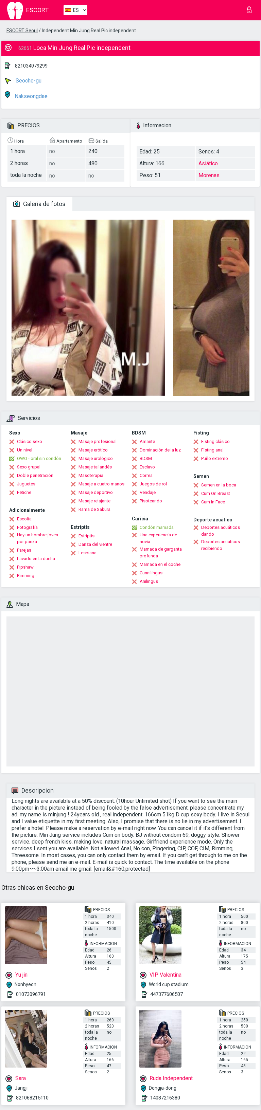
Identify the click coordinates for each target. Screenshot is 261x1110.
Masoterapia (91, 475)
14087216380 (165, 1098)
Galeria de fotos (44, 203)
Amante (147, 441)
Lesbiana (88, 552)
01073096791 (31, 994)
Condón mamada (157, 527)
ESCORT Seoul (22, 30)
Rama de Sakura (94, 509)
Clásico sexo (29, 441)
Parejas (24, 550)
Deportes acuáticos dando (220, 531)
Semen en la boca (218, 484)
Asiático (208, 163)
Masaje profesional (98, 441)
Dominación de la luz (160, 449)
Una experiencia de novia (158, 538)
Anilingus (149, 581)
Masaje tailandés (95, 466)
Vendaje (148, 492)
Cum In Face (213, 501)
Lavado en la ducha (36, 558)
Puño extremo (214, 458)
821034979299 (31, 66)
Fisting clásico (215, 441)
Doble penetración (35, 475)
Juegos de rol (153, 483)
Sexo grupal (28, 466)
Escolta (24, 518)
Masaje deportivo (96, 492)
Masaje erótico (93, 449)
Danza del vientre (95, 544)
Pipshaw (25, 567)
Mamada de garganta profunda (161, 552)
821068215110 (32, 1098)
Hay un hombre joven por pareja (37, 538)
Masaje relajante (94, 500)
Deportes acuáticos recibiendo (220, 545)
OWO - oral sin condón (39, 458)
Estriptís (86, 535)
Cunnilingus (151, 572)
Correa (146, 475)
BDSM (146, 458)
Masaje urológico (96, 458)
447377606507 (166, 994)
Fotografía (27, 527)
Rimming (25, 575)
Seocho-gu (27, 80)
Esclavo (147, 466)
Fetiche (24, 492)
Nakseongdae (30, 96)
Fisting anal (212, 449)
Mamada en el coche (160, 564)
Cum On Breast (215, 493)
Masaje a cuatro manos (101, 483)
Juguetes (26, 483)
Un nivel (24, 449)
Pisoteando (151, 500)
